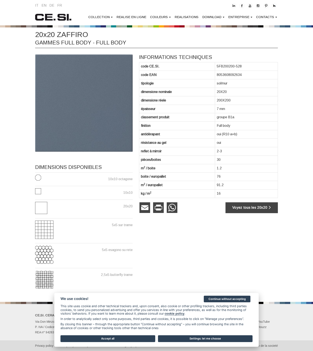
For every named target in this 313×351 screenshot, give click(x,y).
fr (59, 5)
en (44, 5)
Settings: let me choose (205, 338)
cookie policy (174, 313)
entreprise (239, 17)
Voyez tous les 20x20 (250, 207)
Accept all (107, 338)
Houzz (262, 327)
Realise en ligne (131, 17)
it (37, 5)
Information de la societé (261, 345)
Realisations (186, 17)
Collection (99, 17)
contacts (265, 17)
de (51, 5)
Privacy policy (44, 345)
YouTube (264, 321)
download (212, 17)
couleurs (159, 17)
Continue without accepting (227, 299)
